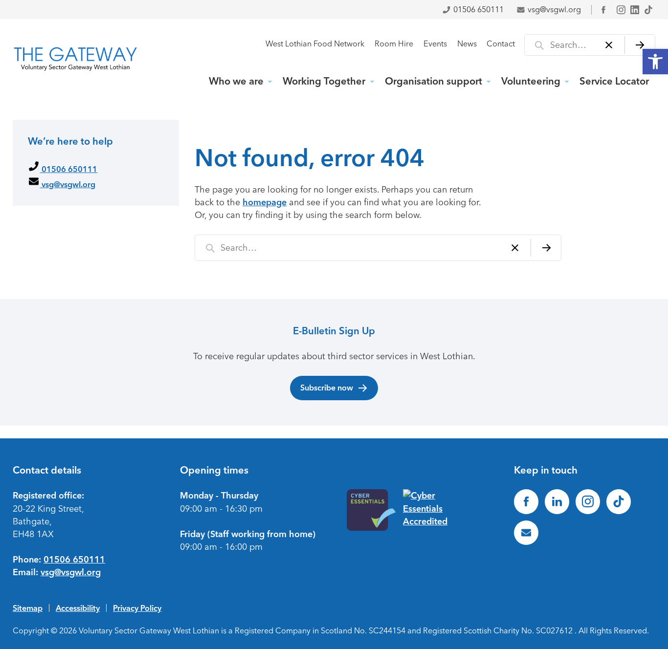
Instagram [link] (621, 9)
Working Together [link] (324, 81)
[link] (655, 61)
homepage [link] (265, 202)
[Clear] (609, 45)
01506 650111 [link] (478, 9)
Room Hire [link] (394, 43)
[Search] (639, 45)
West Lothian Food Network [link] (315, 43)
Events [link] (435, 43)
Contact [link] (501, 43)
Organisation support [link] (433, 81)
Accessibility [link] (78, 608)
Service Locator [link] (614, 81)
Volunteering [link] (530, 81)
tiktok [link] (648, 9)
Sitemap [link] (28, 608)
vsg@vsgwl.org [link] (554, 9)
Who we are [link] (236, 81)
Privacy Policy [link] (137, 608)
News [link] (467, 43)
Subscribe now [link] (326, 387)
